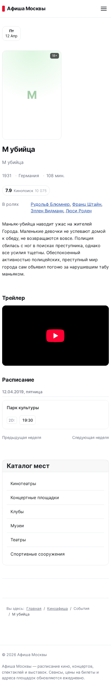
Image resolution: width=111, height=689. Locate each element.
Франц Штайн (86, 204)
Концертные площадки (35, 497)
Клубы (17, 511)
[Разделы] (104, 9)
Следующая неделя (90, 437)
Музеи (17, 525)
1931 (6, 175)
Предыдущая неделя (21, 437)
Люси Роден (79, 210)
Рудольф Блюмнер (50, 204)
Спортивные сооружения (38, 554)
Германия (29, 175)
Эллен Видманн (47, 210)
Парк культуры (23, 407)
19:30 (27, 420)
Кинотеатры (23, 483)
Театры (18, 539)
